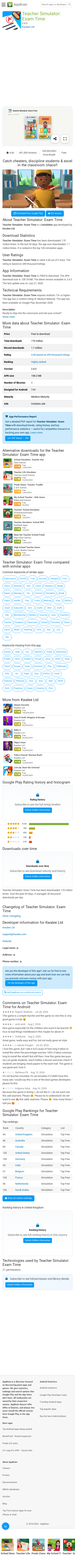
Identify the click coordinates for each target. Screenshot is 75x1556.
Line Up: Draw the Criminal (26, 767)
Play (50, 666)
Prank (49, 652)
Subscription (10, 578)
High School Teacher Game (27, 547)
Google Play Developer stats (53, 1395)
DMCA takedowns (10, 1489)
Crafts (40, 608)
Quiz (41, 681)
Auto (53, 615)
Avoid (7, 608)
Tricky (37, 600)
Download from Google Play (29, 213)
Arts (30, 608)
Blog (4, 1503)
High (17, 652)
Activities (38, 666)
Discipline (50, 593)
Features (8, 681)
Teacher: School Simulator (26, 510)
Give (31, 681)
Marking (47, 600)
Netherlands (21, 1183)
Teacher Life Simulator (25, 472)
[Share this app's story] (55, 139)
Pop (27, 600)
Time (38, 629)
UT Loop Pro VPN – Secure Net (17, 1450)
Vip (28, 593)
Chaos (67, 622)
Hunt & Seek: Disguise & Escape (29, 717)
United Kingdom (23, 1134)
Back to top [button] (67, 1528)
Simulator (55, 622)
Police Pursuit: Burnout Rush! (28, 755)
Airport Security (21, 705)
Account (43, 578)
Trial (32, 578)
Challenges (61, 666)
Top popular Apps (48, 1409)
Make (17, 629)
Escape (17, 666)
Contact (6, 1468)
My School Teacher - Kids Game (29, 497)
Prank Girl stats (10, 1443)
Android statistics (48, 1388)
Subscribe (18, 608)
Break (61, 593)
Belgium (19, 1171)
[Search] (69, 4)
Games (7, 652)
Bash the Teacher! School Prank (29, 535)
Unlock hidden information (37, 810)
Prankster (18, 688)
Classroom (32, 622)
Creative (40, 688)
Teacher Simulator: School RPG (29, 522)
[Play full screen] (65, 139)
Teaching (27, 629)
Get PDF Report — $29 (18, 438)
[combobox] (54, 4)
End (28, 586)
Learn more (36, 432)
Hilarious (20, 681)
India (18, 1165)
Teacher (8, 622)
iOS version (55, 213)
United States (22, 1152)
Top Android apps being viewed (17, 1429)
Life (58, 629)
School (44, 622)
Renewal (18, 586)
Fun (27, 652)
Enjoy (67, 659)
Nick (7, 688)
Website (7, 941)
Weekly (32, 615)
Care (36, 673)
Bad (50, 681)
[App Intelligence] (5, 1526)
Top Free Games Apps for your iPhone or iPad (17, 1512)
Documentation (9, 1482)
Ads (7, 615)
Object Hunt (20, 742)
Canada (19, 1146)
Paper (26, 673)
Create (30, 688)
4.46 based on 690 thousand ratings (50, 354)
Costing (43, 615)
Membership (20, 615)
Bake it (17, 730)
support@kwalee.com (14, 934)
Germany (20, 1159)
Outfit (59, 608)
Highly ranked (38, 361)
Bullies (68, 600)
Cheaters (49, 586)
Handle (17, 600)
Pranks (7, 659)
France (19, 1177)
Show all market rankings (19, 1198)
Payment (64, 615)
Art (16, 673)
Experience (61, 652)
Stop (58, 600)
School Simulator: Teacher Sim (29, 460)
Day (7, 637)
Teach (7, 666)
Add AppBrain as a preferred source (23, 992)
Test (49, 629)
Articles (6, 1496)
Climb (57, 659)
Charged (54, 578)
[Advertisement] (37, 68)
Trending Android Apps (51, 1402)
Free (65, 578)
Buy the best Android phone (53, 1416)
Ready (60, 586)
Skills (60, 681)
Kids (7, 673)
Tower (27, 666)
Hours (7, 586)
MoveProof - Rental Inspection (16, 1436)
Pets (51, 688)
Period (23, 578)
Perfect (46, 673)
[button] (37, 948)
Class (17, 659)
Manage (18, 593)
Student (27, 659)
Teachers (38, 652)
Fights (7, 600)
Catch (38, 586)
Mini (50, 608)
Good (56, 673)
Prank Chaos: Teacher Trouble (28, 485)
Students (19, 622)
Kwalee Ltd (29, 699)
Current (38, 593)
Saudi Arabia (22, 1189)
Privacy (5, 1475)
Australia (20, 1140)
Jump (47, 659)
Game (7, 629)
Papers (7, 593)
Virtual (38, 659)
